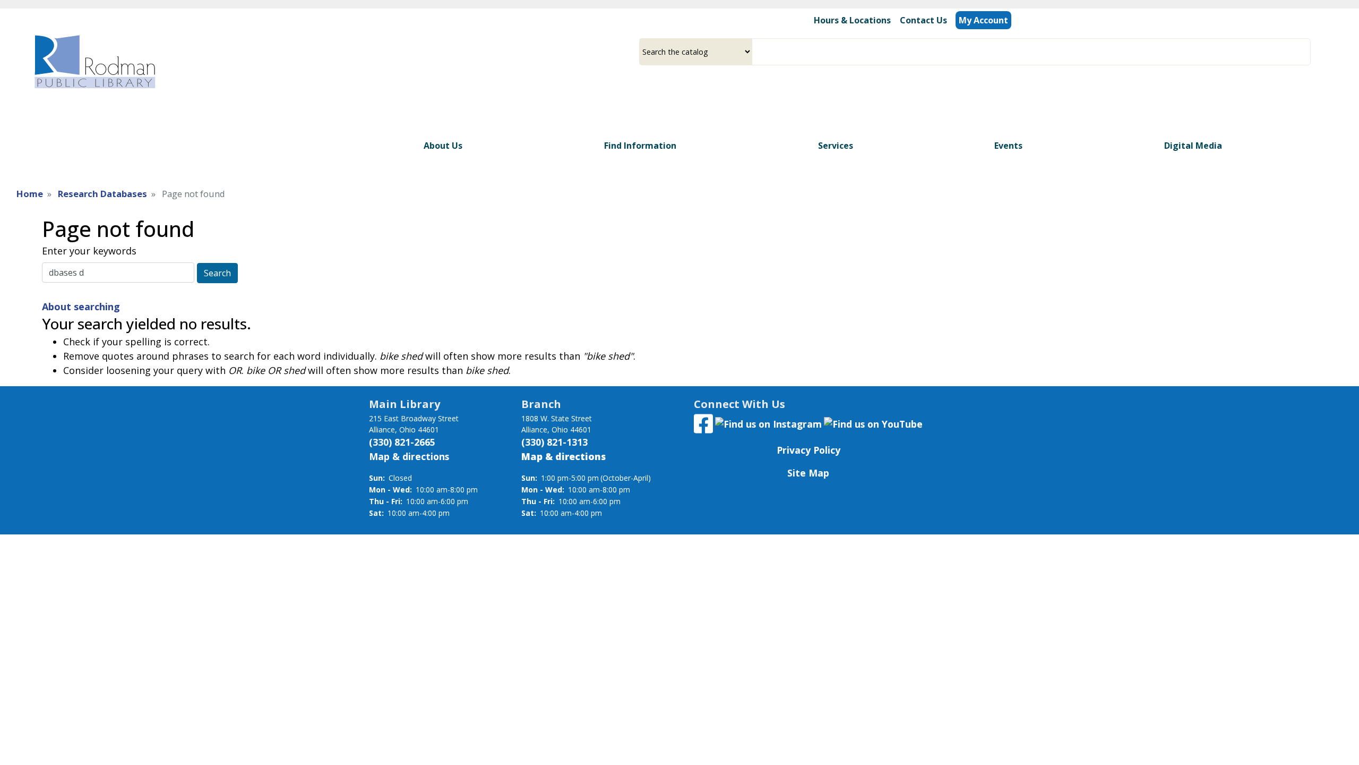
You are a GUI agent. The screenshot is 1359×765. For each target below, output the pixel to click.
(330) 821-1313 (554, 442)
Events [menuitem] (1008, 145)
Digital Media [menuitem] (1193, 145)
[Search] (1306, 52)
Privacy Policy (808, 450)
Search (217, 273)
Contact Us (923, 20)
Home (29, 194)
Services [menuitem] (835, 145)
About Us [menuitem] (443, 145)
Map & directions (409, 456)
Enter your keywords (89, 250)
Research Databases (102, 194)
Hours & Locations (852, 20)
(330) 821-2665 (402, 442)
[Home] (94, 61)
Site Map (808, 472)
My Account (983, 20)
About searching (81, 306)
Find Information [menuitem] (640, 145)
